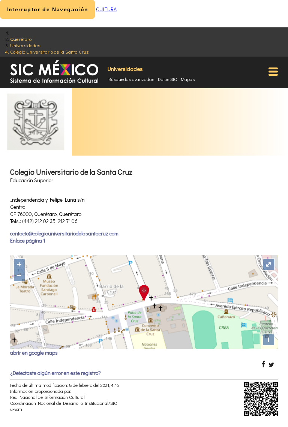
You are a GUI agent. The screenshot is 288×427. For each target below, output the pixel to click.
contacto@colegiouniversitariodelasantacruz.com (64, 233)
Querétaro (21, 39)
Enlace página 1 (27, 240)
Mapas (188, 79)
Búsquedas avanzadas (131, 79)
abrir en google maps (34, 352)
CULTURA (106, 9)
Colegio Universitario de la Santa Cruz (49, 51)
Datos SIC (167, 79)
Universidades (25, 45)
